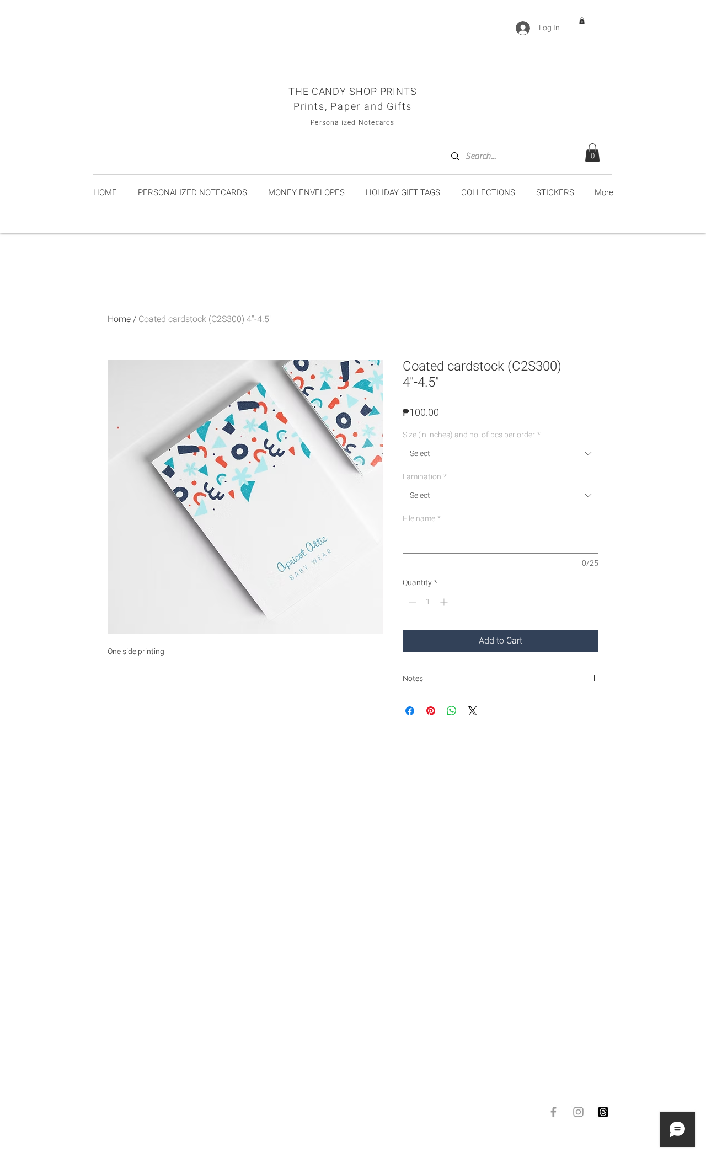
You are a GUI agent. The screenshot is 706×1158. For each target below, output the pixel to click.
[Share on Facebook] (409, 710)
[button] (582, 20)
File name (422, 518)
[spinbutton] (428, 602)
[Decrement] (411, 602)
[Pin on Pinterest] (430, 710)
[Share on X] (472, 710)
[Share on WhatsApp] (451, 710)
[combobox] (500, 453)
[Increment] (445, 602)
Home (119, 319)
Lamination (425, 476)
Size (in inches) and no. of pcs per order (472, 434)
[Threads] (603, 1112)
